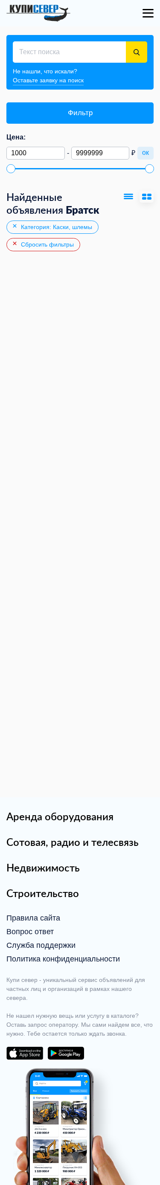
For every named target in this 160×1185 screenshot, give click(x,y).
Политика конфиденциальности (63, 959)
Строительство (42, 893)
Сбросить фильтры (46, 244)
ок (145, 152)
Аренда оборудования (59, 816)
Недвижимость (43, 867)
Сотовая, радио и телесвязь (72, 842)
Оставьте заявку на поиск (48, 80)
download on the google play (65, 1053)
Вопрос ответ (30, 931)
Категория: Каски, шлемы (55, 227)
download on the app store (24, 1053)
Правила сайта (33, 918)
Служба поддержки (41, 945)
